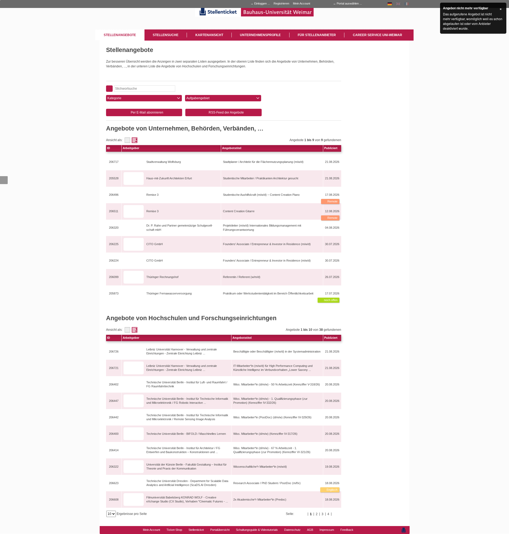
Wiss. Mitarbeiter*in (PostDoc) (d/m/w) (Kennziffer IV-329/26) (272, 417)
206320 (114, 227)
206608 (114, 499)
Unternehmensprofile (260, 35)
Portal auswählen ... (349, 3)
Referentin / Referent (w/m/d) (241, 277)
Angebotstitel (231, 148)
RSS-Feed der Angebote (226, 112)
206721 (114, 368)
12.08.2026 (332, 211)
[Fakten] (127, 140)
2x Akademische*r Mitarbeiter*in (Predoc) (259, 499)
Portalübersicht (220, 529)
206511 (113, 211)
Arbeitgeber (131, 148)
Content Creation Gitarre (238, 211)
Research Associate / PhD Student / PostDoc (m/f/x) (267, 483)
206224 (114, 260)
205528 (114, 178)
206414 (114, 450)
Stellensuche (165, 35)
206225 (114, 244)
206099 (114, 277)
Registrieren (281, 3)
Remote (332, 201)
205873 (114, 293)
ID (108, 148)
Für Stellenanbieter (317, 35)
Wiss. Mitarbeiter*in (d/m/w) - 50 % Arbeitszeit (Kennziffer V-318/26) (276, 384)
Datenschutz (292, 529)
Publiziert (330, 148)
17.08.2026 (332, 194)
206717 (114, 161)
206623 (114, 483)
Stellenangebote (120, 35)
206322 (114, 466)
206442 (114, 417)
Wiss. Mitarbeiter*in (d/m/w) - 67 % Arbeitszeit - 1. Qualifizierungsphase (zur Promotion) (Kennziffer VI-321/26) (271, 450)
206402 (114, 384)
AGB (310, 529)
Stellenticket (196, 529)
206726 (114, 351)
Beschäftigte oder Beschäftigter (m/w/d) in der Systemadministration (277, 351)
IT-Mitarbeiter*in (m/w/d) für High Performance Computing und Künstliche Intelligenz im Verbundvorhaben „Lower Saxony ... (273, 367)
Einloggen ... (262, 3)
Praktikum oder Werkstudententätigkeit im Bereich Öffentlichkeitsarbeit (268, 293)
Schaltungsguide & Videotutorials (257, 529)
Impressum (326, 529)
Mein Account (301, 3)
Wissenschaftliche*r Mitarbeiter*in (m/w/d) (260, 466)
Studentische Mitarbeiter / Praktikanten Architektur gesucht (260, 178)
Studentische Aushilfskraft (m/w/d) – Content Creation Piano (261, 194)
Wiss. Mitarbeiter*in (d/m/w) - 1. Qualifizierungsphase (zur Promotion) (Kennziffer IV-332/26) (270, 400)
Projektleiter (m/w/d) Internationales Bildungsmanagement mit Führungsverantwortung (262, 227)
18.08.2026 (332, 483)
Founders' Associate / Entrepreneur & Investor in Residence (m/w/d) (267, 244)
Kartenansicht (209, 35)
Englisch (331, 489)
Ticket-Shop (174, 529)
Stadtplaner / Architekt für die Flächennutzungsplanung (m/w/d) (263, 161)
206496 (114, 194)
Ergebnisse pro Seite (132, 514)
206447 (114, 400)
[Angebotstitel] (134, 140)
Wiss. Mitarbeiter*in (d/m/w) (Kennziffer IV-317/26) (265, 433)
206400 (114, 433)
